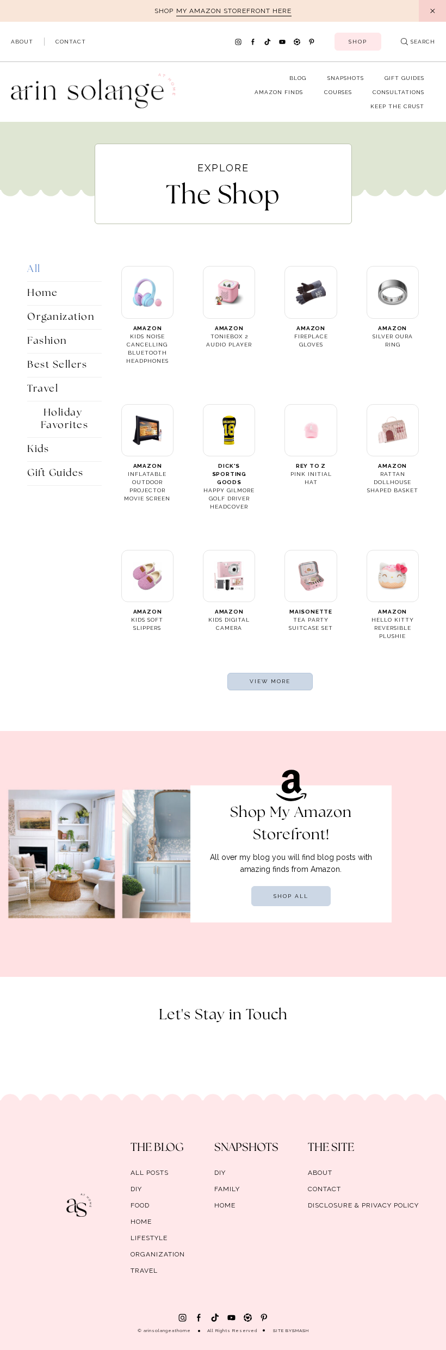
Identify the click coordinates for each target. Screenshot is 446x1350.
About (22, 42)
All (34, 269)
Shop (358, 42)
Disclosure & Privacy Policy (363, 1205)
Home (42, 293)
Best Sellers (57, 365)
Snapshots (345, 78)
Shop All (291, 896)
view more (270, 681)
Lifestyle (149, 1238)
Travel (42, 389)
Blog (297, 78)
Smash (300, 1330)
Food (140, 1205)
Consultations (398, 92)
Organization (61, 317)
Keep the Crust (397, 106)
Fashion (47, 341)
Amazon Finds (279, 92)
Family (227, 1189)
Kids (38, 449)
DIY (136, 1189)
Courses (338, 92)
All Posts (150, 1172)
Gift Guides (404, 78)
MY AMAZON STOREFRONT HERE (234, 11)
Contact (70, 42)
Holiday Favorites (65, 419)
